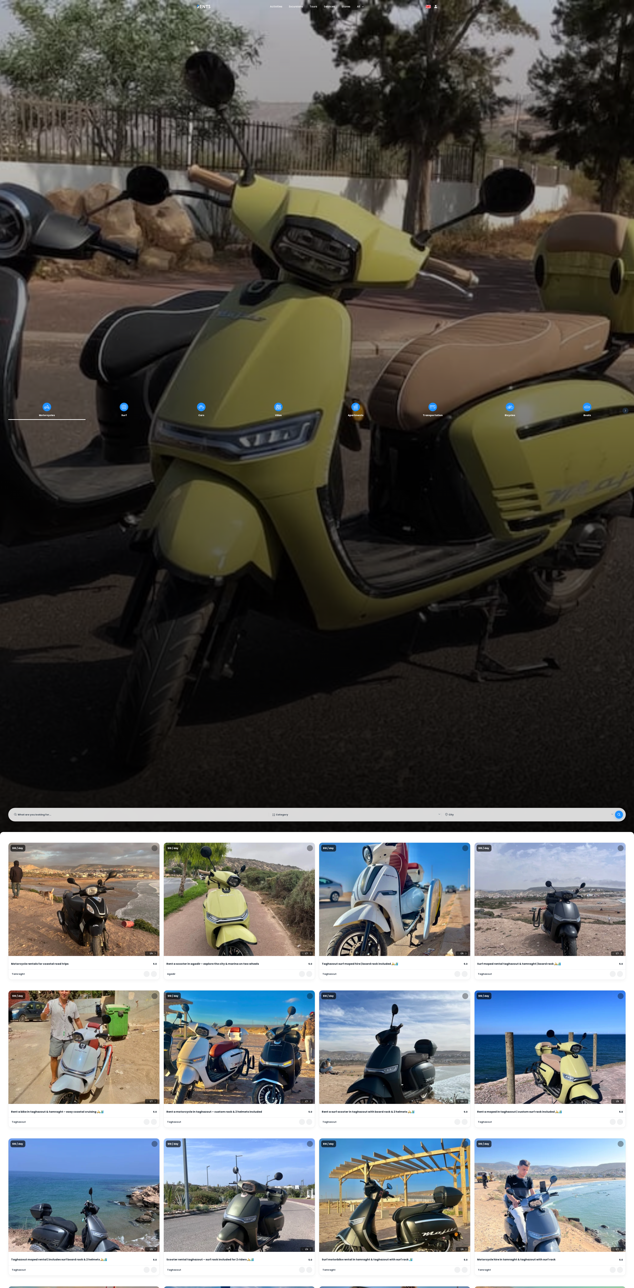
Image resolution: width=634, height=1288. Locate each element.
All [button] (358, 6)
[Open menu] (363, 7)
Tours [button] (313, 6)
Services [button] (329, 6)
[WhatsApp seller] (154, 974)
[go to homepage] (203, 9)
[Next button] (625, 411)
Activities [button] (276, 6)
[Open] (439, 814)
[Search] (619, 815)
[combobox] (138, 814)
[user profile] (436, 6)
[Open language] (428, 6)
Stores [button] (346, 6)
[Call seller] (147, 974)
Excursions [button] (296, 6)
